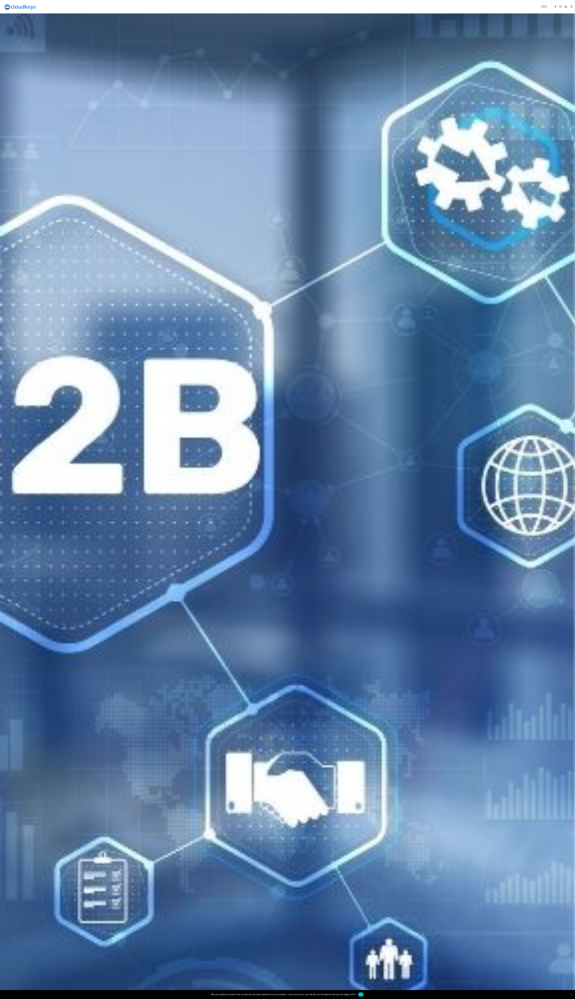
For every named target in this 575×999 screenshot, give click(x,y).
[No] (571, 994)
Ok (361, 994)
